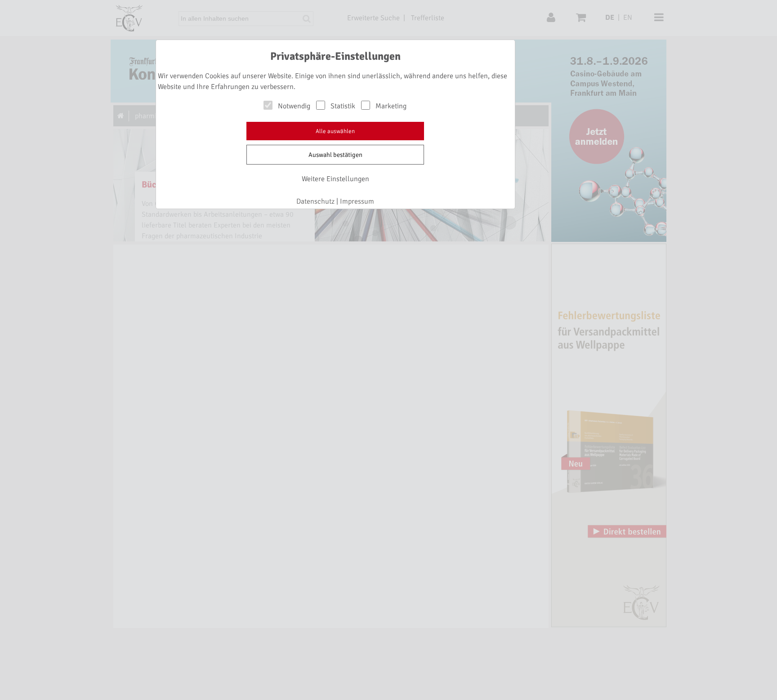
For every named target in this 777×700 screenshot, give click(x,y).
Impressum (357, 201)
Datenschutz (315, 201)
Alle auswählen (335, 131)
